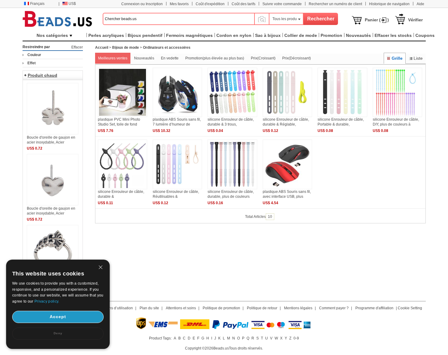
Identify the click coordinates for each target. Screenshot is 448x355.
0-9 (296, 338)
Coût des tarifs (243, 4)
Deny (58, 333)
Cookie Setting (410, 308)
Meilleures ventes (112, 58)
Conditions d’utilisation (114, 308)
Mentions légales (298, 308)
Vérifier (415, 19)
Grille (397, 58)
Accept (58, 316)
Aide (420, 4)
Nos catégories (52, 35)
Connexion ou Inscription (142, 4)
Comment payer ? (334, 308)
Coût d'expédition (210, 4)
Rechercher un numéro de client (335, 4)
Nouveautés (144, 58)
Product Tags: (160, 338)
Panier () (377, 19)
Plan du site (149, 308)
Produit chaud (42, 75)
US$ (72, 4)
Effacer (77, 47)
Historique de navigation (389, 4)
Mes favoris (179, 4)
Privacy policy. (46, 301)
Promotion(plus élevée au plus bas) (214, 58)
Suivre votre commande (282, 4)
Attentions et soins (181, 308)
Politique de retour (262, 308)
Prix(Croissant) (263, 58)
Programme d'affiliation (374, 308)
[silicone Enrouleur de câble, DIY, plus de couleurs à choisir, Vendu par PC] (397, 116)
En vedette (170, 58)
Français (37, 4)
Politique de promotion (221, 308)
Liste (418, 58)
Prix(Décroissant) (296, 58)
